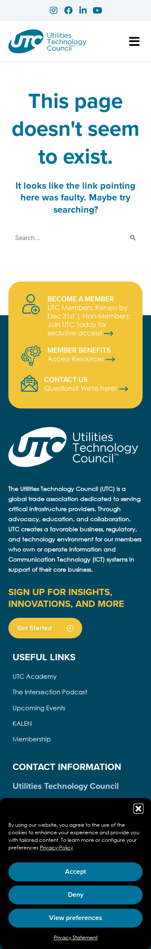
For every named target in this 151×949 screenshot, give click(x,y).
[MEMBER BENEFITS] (31, 355)
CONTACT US (66, 379)
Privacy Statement (76, 937)
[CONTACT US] (29, 383)
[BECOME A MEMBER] (31, 304)
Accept (75, 871)
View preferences (75, 918)
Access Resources (76, 358)
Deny (75, 894)
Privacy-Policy (56, 847)
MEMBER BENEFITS (79, 350)
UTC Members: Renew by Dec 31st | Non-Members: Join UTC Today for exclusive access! (88, 320)
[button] (138, 808)
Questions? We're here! (81, 388)
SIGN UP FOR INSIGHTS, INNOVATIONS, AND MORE (66, 597)
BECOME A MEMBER (80, 299)
